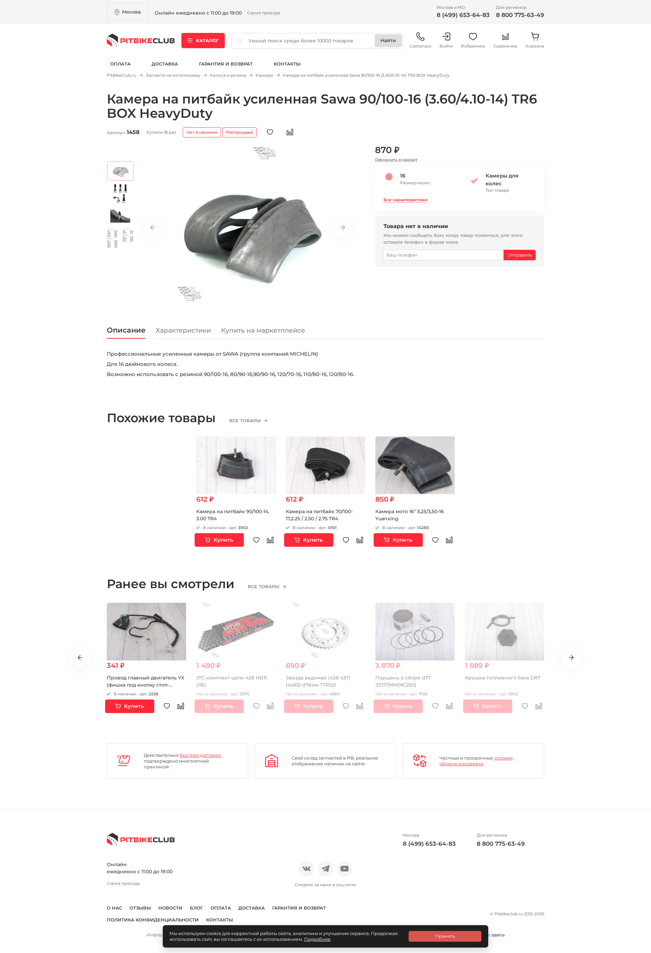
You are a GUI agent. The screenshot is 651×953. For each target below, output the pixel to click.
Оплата (120, 64)
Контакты (287, 64)
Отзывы (140, 908)
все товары (245, 420)
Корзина (535, 46)
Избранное (473, 46)
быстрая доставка (200, 755)
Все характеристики (405, 199)
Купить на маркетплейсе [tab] (263, 330)
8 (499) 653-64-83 (463, 15)
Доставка (165, 64)
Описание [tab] (126, 330)
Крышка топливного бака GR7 (502, 678)
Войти (446, 46)
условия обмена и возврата (476, 760)
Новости (170, 908)
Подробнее (317, 939)
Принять (445, 936)
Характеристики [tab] (183, 330)
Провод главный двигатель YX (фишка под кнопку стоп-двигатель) (145, 685)
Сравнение (505, 46)
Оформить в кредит (396, 159)
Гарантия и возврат (226, 64)
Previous (152, 227)
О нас (114, 908)
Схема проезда (263, 12)
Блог (196, 908)
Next (342, 227)
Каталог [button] (207, 40)
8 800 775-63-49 (520, 15)
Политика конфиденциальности (153, 919)
